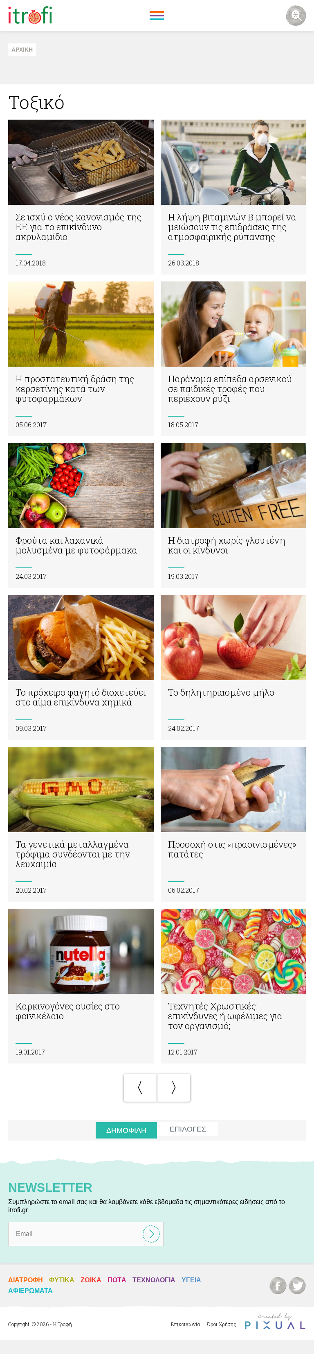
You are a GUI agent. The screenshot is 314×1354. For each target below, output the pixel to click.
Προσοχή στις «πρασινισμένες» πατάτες (233, 824)
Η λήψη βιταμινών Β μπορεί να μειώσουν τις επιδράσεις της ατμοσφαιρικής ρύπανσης (233, 197)
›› (173, 1088)
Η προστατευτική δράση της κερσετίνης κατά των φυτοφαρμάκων (81, 358)
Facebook (278, 1285)
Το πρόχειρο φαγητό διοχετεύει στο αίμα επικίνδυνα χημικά (81, 667)
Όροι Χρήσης (221, 1324)
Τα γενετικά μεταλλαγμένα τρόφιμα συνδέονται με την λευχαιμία (81, 824)
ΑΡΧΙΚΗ (22, 49)
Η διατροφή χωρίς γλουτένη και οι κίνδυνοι (233, 515)
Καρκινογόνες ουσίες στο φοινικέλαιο (81, 986)
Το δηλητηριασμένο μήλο (233, 667)
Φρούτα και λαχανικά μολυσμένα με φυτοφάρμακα (81, 515)
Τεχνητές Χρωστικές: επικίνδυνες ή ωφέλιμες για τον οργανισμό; (233, 986)
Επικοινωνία (185, 1324)
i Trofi (30, 15)
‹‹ (140, 1088)
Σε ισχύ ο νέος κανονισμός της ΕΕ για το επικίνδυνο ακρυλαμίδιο (81, 197)
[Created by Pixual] (275, 1321)
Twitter (297, 1285)
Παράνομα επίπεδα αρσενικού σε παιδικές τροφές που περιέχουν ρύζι (233, 358)
